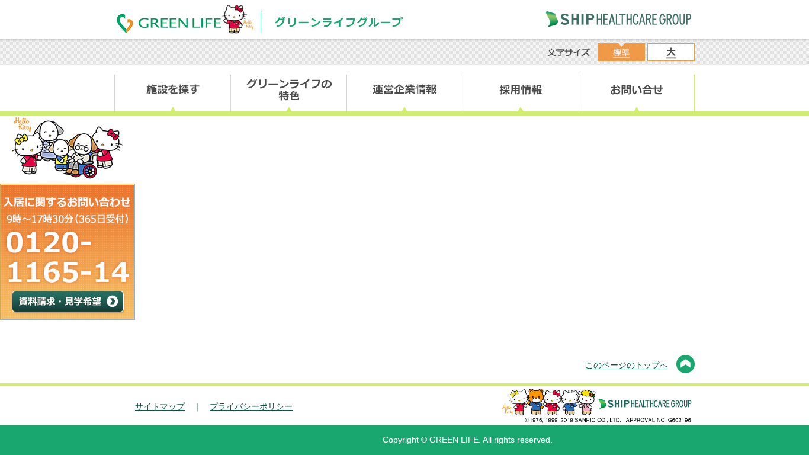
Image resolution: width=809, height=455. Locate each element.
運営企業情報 (404, 90)
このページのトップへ (626, 365)
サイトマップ (160, 406)
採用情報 (521, 90)
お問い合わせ (637, 90)
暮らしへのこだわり (288, 90)
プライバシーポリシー (251, 406)
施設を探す (172, 90)
